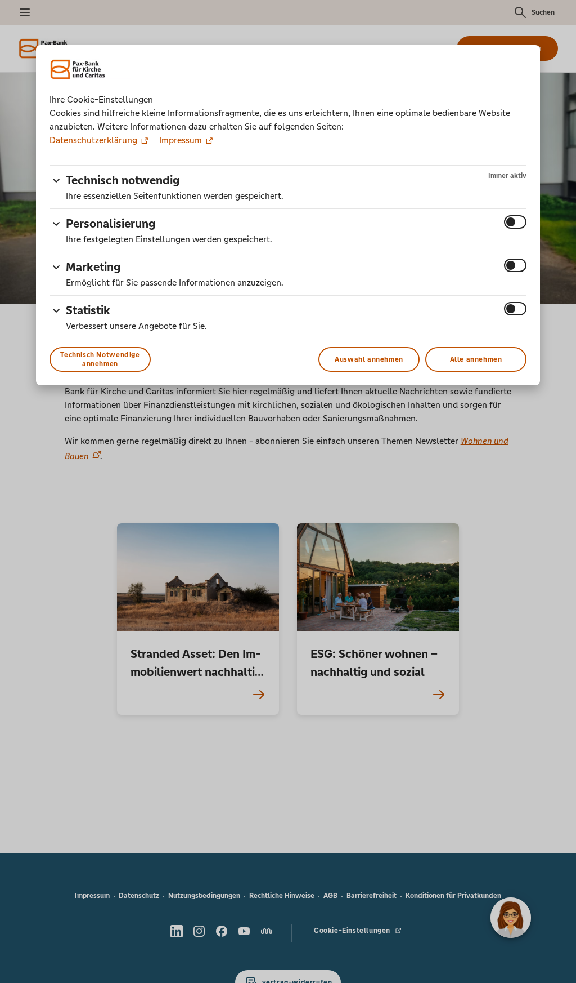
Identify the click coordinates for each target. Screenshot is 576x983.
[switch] (515, 222)
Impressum (180, 140)
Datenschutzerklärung (95, 140)
